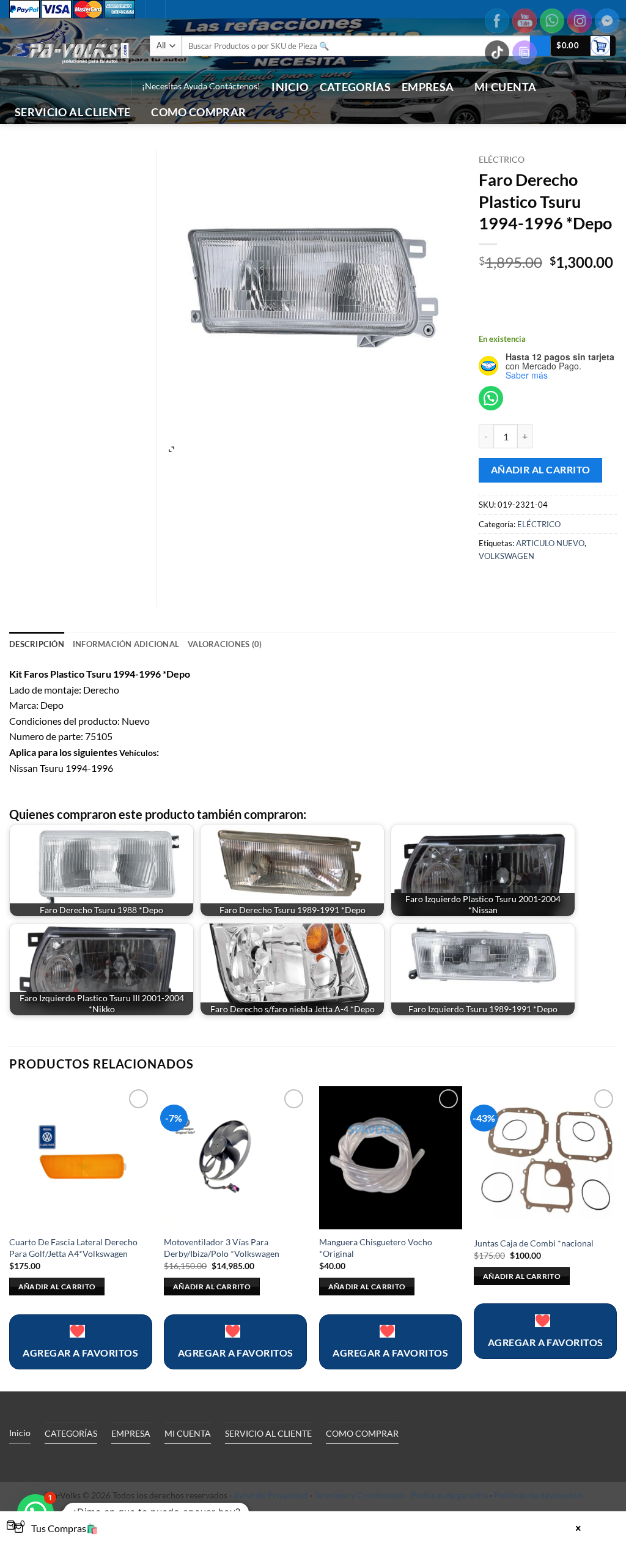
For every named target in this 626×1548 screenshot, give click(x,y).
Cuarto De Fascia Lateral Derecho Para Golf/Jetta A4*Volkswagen (73, 1248)
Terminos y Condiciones (359, 1495)
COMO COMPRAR (198, 112)
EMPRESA (428, 87)
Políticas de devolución (538, 1495)
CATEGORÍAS (355, 87)
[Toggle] (121, 1461)
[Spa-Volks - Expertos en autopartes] (70, 45)
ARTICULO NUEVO (550, 543)
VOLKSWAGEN (506, 556)
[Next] (616, 1237)
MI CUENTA (505, 87)
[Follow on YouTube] (113, 86)
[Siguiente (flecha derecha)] (604, 774)
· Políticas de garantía (447, 1495)
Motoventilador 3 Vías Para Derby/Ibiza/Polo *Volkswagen (221, 1248)
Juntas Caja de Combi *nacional (534, 1243)
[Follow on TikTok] (81, 86)
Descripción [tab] (36, 644)
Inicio (289, 87)
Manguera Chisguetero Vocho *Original (375, 1248)
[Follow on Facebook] (65, 86)
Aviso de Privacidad (271, 1495)
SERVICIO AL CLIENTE (73, 112)
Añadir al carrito (541, 469)
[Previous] (10, 1237)
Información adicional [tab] (126, 644)
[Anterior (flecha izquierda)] (21, 774)
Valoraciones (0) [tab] (225, 644)
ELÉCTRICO (502, 160)
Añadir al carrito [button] (57, 1287)
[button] (36, 86)
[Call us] (97, 86)
